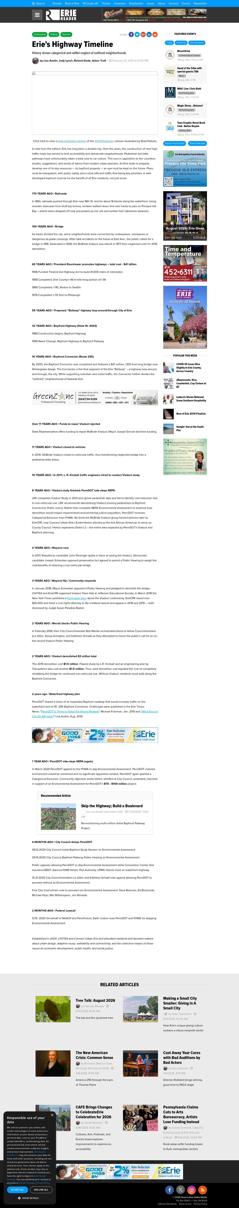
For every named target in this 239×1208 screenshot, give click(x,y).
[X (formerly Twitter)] (180, 1191)
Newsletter (200, 3)
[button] (29, 1198)
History (54, 34)
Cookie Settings (27, 1182)
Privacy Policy (200, 1204)
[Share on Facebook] (131, 34)
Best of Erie (72, 3)
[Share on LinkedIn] (149, 34)
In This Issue (199, 237)
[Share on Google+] (143, 34)
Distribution (136, 3)
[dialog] (29, 1158)
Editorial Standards (167, 1204)
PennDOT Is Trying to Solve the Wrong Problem (70, 711)
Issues (150, 3)
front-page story (77, 598)
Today (169, 43)
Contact (173, 3)
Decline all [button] (41, 1189)
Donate (57, 3)
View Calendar (197, 143)
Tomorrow (181, 43)
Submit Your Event (174, 143)
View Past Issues (173, 237)
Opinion (66, 34)
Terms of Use (185, 1204)
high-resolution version (72, 141)
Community (40, 34)
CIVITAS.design (104, 141)
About (161, 3)
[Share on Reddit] (155, 34)
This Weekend (197, 43)
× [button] (52, 1115)
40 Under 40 (90, 3)
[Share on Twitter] (137, 34)
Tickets (106, 3)
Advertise (120, 3)
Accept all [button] (17, 1189)
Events (186, 3)
